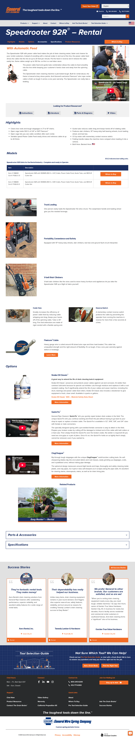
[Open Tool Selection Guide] (107, 23)
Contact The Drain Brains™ (17, 705)
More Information (61, 402)
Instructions (27, 113)
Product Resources (14, 701)
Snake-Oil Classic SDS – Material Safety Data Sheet (72, 397)
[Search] (127, 16)
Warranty (41, 701)
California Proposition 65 (47, 705)
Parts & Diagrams (84, 113)
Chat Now (11, 697)
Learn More (51, 355)
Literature (54, 113)
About (70, 697)
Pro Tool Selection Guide (90, 657)
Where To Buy (73, 701)
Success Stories (105, 705)
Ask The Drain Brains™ (108, 701)
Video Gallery (43, 697)
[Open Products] (28, 23)
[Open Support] (39, 23)
